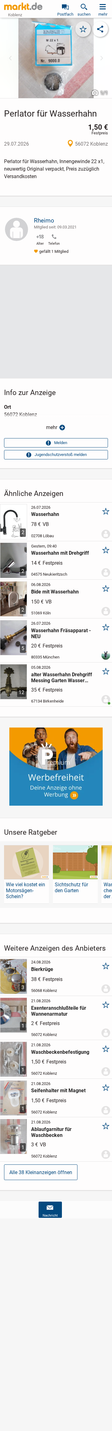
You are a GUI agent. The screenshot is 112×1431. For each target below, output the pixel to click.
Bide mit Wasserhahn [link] (55, 592)
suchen (84, 14)
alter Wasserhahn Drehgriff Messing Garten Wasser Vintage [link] (61, 677)
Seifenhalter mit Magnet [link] (58, 1090)
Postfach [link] (65, 14)
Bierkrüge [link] (42, 969)
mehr (51, 427)
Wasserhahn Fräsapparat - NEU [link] (61, 633)
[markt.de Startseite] (23, 6)
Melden (60, 442)
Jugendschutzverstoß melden (61, 454)
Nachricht (50, 1215)
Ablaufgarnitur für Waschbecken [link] (51, 1132)
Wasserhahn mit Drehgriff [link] (60, 553)
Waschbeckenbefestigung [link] (60, 1052)
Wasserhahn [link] (45, 514)
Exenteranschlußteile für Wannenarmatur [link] (58, 1011)
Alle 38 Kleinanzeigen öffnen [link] (40, 1172)
